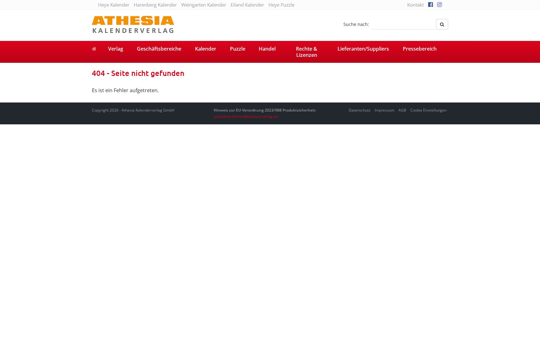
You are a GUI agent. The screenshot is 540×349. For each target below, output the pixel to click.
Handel (267, 48)
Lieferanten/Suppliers (363, 48)
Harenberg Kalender (155, 5)
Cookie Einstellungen (428, 110)
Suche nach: (356, 24)
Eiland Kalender (247, 5)
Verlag (115, 48)
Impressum (384, 110)
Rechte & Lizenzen (306, 51)
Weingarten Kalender (203, 5)
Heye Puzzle (281, 5)
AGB (402, 110)
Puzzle (237, 48)
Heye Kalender (113, 5)
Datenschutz (360, 110)
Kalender (205, 48)
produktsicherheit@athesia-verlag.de (246, 116)
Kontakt (415, 5)
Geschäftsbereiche (159, 48)
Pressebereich (420, 48)
